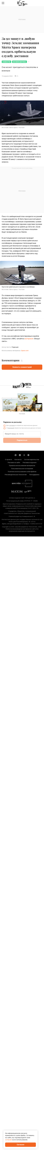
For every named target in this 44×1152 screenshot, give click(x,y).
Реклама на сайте (14, 462)
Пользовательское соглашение (22, 468)
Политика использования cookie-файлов (22, 471)
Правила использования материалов (22, 465)
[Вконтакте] (20, 455)
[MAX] (15, 455)
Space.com (25, 350)
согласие (12, 425)
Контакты (18, 459)
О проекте (8, 459)
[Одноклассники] (24, 455)
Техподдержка (34, 474)
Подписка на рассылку (12, 422)
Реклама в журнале (29, 462)
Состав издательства (31, 459)
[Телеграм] (28, 455)
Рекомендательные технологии (16, 474)
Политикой (10, 428)
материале (29, 339)
